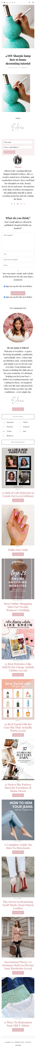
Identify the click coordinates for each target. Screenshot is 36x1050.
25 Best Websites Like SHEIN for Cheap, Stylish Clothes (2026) (18, 667)
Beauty (18, 489)
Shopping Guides (18, 958)
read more (18, 409)
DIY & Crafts (18, 841)
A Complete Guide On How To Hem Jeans (18, 846)
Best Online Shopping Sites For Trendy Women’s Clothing (18, 607)
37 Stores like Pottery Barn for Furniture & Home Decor (18, 788)
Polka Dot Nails (18, 550)
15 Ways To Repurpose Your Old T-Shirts (18, 1023)
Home (18, 781)
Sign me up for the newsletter (18, 286)
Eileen (18, 166)
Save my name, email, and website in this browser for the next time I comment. (18, 276)
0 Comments (24, 67)
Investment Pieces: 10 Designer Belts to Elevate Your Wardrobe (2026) (18, 965)
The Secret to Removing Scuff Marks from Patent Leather (18, 905)
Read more (18, 500)
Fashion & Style (18, 600)
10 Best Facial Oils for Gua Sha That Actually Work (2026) (18, 727)
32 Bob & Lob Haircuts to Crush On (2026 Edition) (18, 494)
